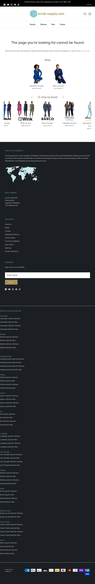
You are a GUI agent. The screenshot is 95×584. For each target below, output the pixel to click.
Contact (8, 231)
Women (43, 24)
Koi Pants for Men (6, 425)
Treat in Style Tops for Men (10, 528)
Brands (33, 24)
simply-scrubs (5, 511)
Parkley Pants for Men (8, 483)
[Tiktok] (18, 5)
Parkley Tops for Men (8, 476)
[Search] (84, 13)
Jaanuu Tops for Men (8, 399)
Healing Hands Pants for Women (12, 366)
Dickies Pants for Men (8, 348)
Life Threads (4, 452)
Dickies (2, 334)
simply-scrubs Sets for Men (10, 517)
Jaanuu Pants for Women (9, 403)
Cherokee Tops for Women (10, 318)
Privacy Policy (10, 238)
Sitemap (8, 248)
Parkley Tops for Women (9, 473)
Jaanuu (2, 393)
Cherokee (4, 316)
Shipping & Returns (12, 234)
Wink (2, 540)
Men (53, 24)
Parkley (3, 470)
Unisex (62, 24)
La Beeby (3, 433)
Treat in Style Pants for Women (11, 532)
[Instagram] (11, 5)
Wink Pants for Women (8, 550)
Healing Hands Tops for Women (12, 359)
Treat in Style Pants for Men (10, 535)
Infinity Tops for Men (7, 381)
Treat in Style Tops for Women (11, 524)
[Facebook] (5, 5)
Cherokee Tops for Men (9, 322)
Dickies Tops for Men (7, 340)
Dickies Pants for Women (9, 344)
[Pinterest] (15, 5)
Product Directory (11, 251)
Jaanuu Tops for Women (9, 396)
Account (89, 4)
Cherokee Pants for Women (10, 326)
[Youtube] (8, 5)
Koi (1, 411)
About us (8, 224)
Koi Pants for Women (8, 421)
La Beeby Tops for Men (8, 440)
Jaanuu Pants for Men (8, 406)
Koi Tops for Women (7, 414)
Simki (2, 489)
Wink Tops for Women (8, 543)
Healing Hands (5, 356)
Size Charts (9, 245)
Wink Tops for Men (7, 546)
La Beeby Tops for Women (10, 436)
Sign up (11, 282)
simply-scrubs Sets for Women (11, 513)
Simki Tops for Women (8, 491)
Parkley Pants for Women (9, 480)
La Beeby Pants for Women (10, 443)
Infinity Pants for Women (9, 384)
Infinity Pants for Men (8, 388)
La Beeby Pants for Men (9, 447)
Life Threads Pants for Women (11, 462)
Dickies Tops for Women (9, 337)
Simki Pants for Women (8, 498)
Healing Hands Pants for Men (11, 370)
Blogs (7, 228)
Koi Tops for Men (6, 417)
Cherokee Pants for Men (9, 329)
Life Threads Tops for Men (10, 458)
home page (85, 51)
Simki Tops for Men (7, 495)
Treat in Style (5, 522)
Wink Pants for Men (7, 553)
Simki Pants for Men (7, 502)
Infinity (2, 375)
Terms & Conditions (12, 241)
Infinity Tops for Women (9, 377)
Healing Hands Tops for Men (10, 362)
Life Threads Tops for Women (11, 454)
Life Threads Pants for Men (10, 465)
